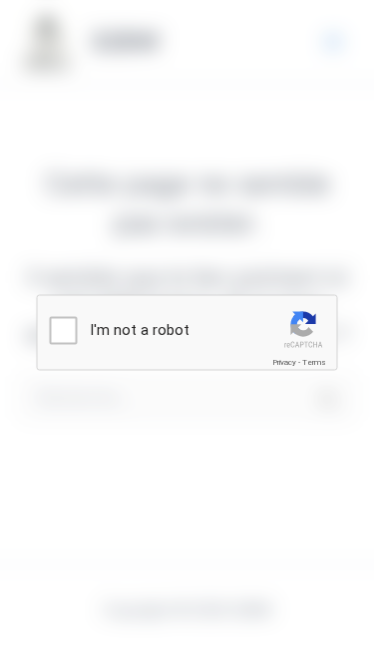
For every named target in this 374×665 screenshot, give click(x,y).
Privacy (284, 362)
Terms (314, 362)
